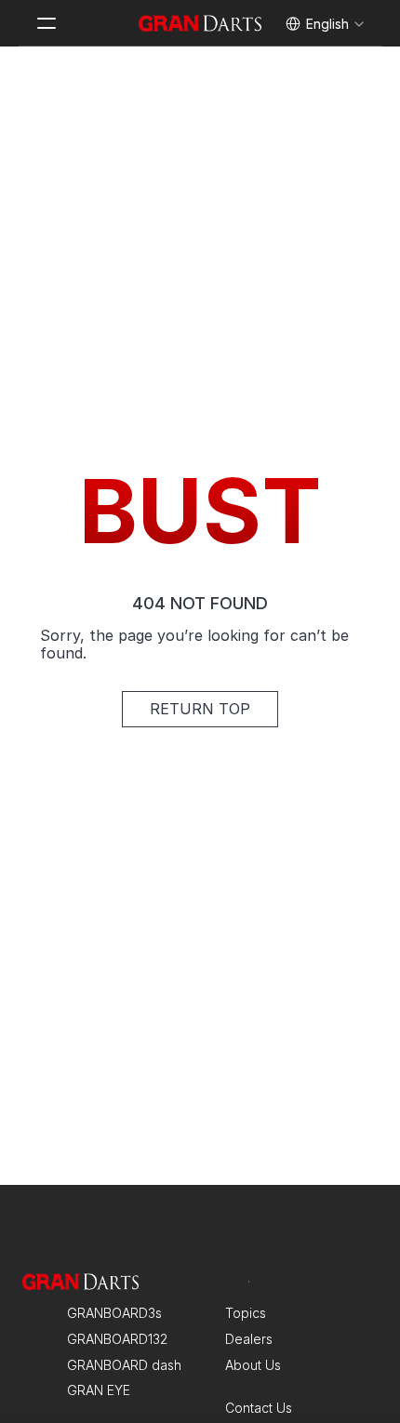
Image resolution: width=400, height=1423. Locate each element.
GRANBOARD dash (124, 1365)
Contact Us (258, 1408)
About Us (253, 1365)
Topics (245, 1313)
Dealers (249, 1339)
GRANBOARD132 (117, 1339)
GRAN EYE (98, 1390)
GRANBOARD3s (114, 1313)
